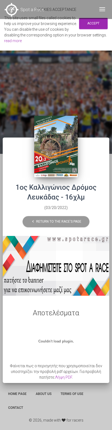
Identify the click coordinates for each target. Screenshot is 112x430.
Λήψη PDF (63, 377)
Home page (17, 394)
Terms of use (72, 394)
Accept (93, 23)
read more (13, 41)
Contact (15, 408)
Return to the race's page (56, 221)
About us (44, 394)
